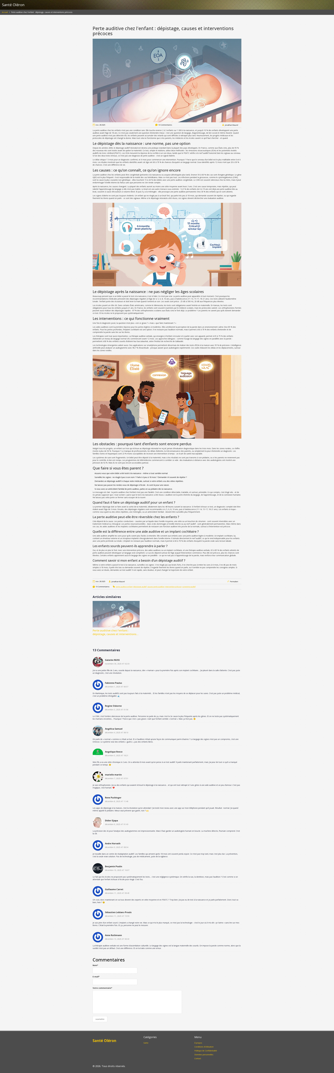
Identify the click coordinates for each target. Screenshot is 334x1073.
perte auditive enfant (124, 586)
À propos (198, 1043)
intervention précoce (173, 586)
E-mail (96, 976)
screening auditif (189, 586)
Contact (197, 1058)
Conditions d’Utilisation (204, 1047)
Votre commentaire (102, 988)
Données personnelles (203, 1054)
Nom (95, 965)
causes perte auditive (156, 586)
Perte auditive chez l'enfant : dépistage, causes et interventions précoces (114, 632)
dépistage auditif (140, 586)
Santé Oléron (13, 5)
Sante (146, 1043)
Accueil (5, 12)
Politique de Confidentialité (205, 1050)
